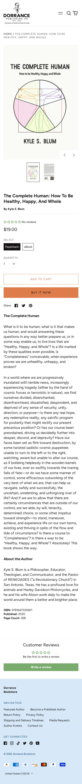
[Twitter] (25, 743)
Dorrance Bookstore (24, 753)
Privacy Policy (35, 715)
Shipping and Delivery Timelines (23, 720)
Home (8, 33)
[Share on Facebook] (16, 305)
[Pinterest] (31, 743)
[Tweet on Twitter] (23, 305)
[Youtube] (37, 743)
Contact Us (35, 725)
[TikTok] (18, 743)
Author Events (13, 725)
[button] (69, 13)
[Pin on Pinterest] (30, 305)
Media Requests (59, 720)
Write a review (41, 667)
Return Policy (12, 715)
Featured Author (14, 709)
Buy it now (41, 292)
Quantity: (11, 257)
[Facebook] (5, 743)
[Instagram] (12, 743)
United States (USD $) (17, 773)
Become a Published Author (48, 709)
